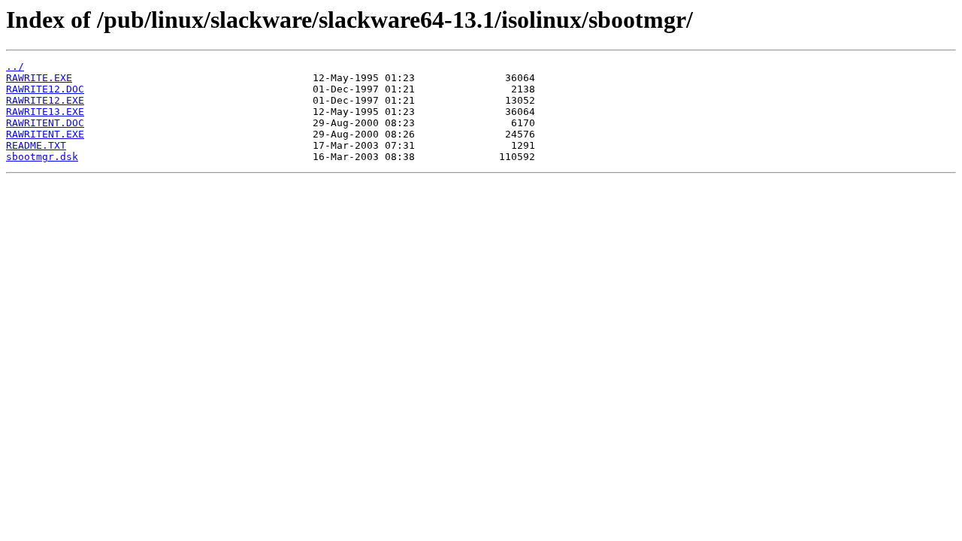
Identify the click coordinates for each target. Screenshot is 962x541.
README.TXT (36, 145)
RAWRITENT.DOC (45, 122)
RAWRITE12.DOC (45, 89)
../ (15, 66)
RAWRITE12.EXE (45, 100)
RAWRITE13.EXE (45, 111)
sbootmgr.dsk (42, 156)
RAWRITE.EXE (39, 77)
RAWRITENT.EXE (45, 134)
